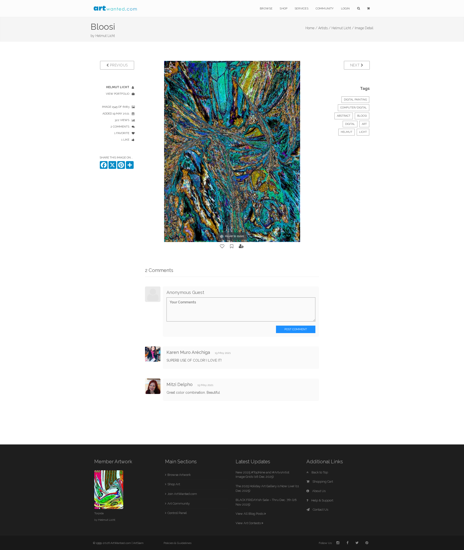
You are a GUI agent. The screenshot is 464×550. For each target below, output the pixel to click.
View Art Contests (248, 523)
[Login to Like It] (222, 246)
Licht (363, 132)
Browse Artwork (179, 475)
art (364, 124)
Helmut (346, 132)
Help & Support (322, 500)
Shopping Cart (322, 481)
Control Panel (177, 513)
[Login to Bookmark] (232, 246)
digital (350, 124)
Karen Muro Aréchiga (188, 352)
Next (355, 65)
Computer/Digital (353, 107)
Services (301, 8)
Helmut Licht (105, 36)
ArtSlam (138, 543)
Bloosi (362, 115)
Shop (283, 8)
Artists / (324, 28)
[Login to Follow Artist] (241, 246)
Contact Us (320, 509)
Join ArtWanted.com (182, 494)
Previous (118, 65)
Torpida (99, 513)
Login (345, 8)
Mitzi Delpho (180, 384)
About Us (319, 491)
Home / (311, 28)
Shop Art (173, 484)
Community (325, 8)
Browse (266, 8)
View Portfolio (117, 93)
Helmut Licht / (343, 28)
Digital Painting (355, 99)
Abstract (343, 115)
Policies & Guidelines (177, 543)
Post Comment (295, 329)
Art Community (178, 503)
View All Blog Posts (250, 513)
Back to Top (319, 472)
